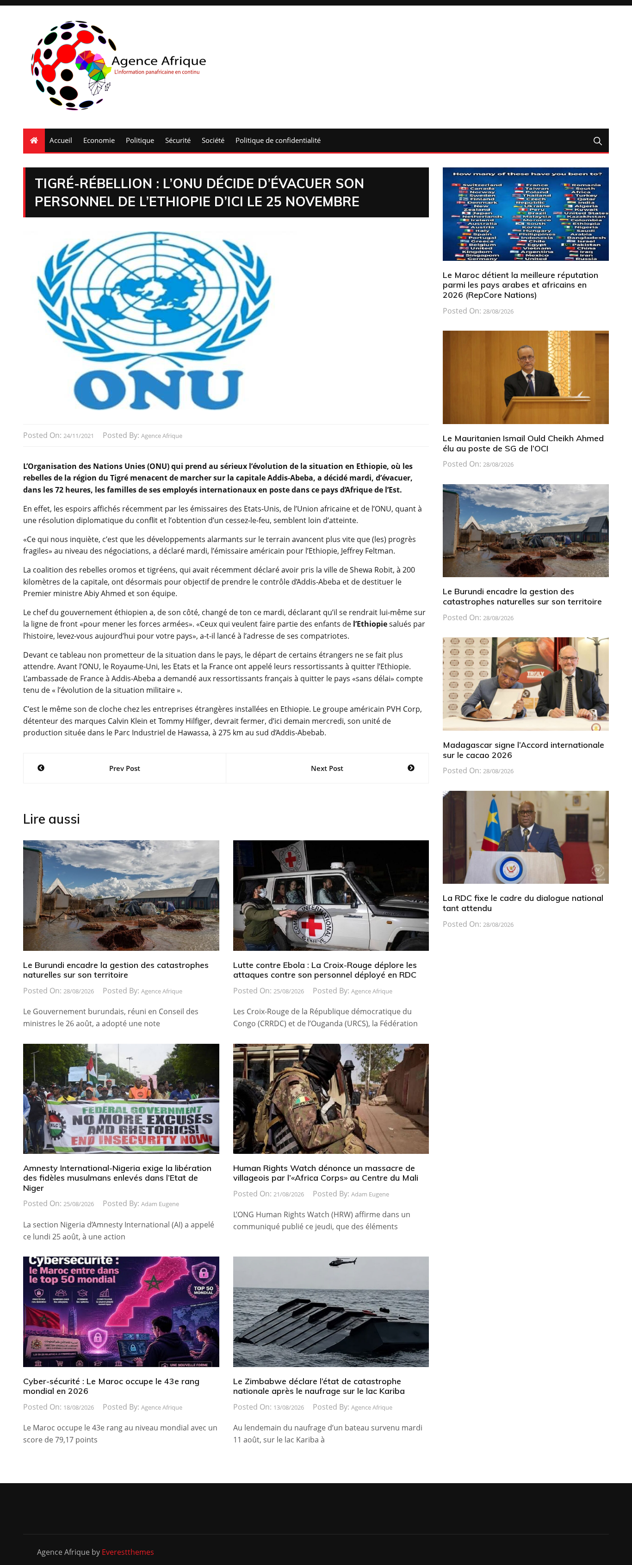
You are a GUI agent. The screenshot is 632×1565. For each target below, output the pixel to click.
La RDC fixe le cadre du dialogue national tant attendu (523, 903)
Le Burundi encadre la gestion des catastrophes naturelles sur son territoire (116, 970)
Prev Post (124, 768)
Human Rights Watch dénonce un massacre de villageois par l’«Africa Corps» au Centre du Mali (325, 1173)
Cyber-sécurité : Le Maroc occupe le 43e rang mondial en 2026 (111, 1386)
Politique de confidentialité (278, 140)
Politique (140, 140)
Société (213, 140)
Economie (99, 140)
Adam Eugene (160, 1204)
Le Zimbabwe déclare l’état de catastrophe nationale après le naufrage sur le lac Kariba (319, 1386)
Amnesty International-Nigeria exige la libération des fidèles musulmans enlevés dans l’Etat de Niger (117, 1178)
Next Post (327, 768)
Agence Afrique (161, 435)
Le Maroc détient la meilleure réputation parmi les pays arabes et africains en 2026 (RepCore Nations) (520, 285)
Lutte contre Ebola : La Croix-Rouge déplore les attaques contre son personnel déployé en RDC (325, 970)
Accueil (61, 140)
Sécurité (178, 140)
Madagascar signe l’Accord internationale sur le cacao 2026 (523, 749)
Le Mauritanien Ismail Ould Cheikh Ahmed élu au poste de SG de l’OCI (523, 443)
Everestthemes (128, 1552)
